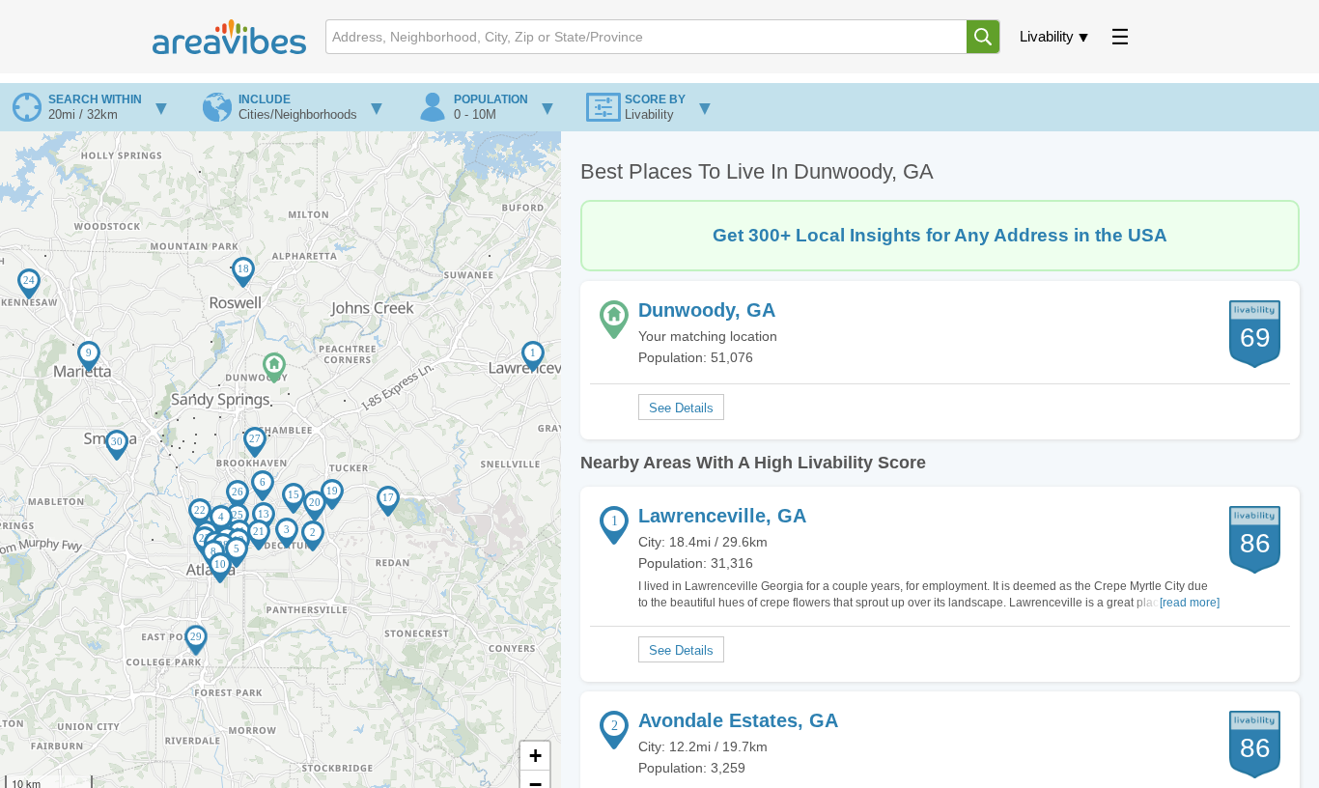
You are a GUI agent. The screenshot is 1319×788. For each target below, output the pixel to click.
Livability (1047, 36)
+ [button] (535, 756)
